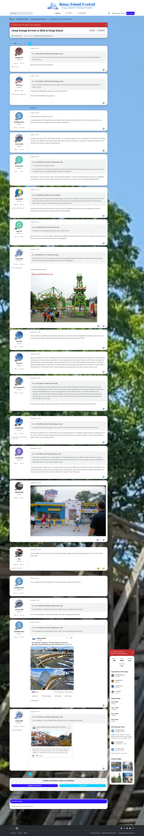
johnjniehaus (19, 428)
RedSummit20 (18, 36)
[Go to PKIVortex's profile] (19, 79)
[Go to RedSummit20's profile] (12, 36)
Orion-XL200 (19, 144)
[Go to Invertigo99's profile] (19, 160)
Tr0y (19, 559)
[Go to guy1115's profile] (19, 225)
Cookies (20, 833)
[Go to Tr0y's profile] (19, 553)
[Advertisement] (121, 796)
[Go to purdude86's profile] (19, 193)
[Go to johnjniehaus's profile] (19, 422)
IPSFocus (98, 833)
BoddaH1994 (118, 680)
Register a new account (34, 785)
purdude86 (19, 199)
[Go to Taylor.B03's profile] (112, 692)
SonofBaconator (19, 122)
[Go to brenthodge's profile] (19, 451)
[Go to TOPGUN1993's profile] (19, 486)
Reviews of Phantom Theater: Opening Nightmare (27, 25)
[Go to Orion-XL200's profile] (19, 138)
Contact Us (13, 833)
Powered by (126, 833)
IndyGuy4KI (19, 259)
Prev (15, 43)
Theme (92, 833)
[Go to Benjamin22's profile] (19, 51)
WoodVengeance (55, 54)
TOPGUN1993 (19, 492)
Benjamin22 (19, 58)
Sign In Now (82, 785)
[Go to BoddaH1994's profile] (112, 681)
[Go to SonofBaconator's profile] (19, 116)
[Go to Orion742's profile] (19, 335)
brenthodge (19, 458)
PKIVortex (19, 85)
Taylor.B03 (118, 691)
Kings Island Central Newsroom (44, 36)
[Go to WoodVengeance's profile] (19, 381)
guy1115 (19, 231)
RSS (26, 833)
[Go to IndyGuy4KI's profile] (19, 252)
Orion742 (19, 341)
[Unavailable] (68, 487)
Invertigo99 (19, 166)
